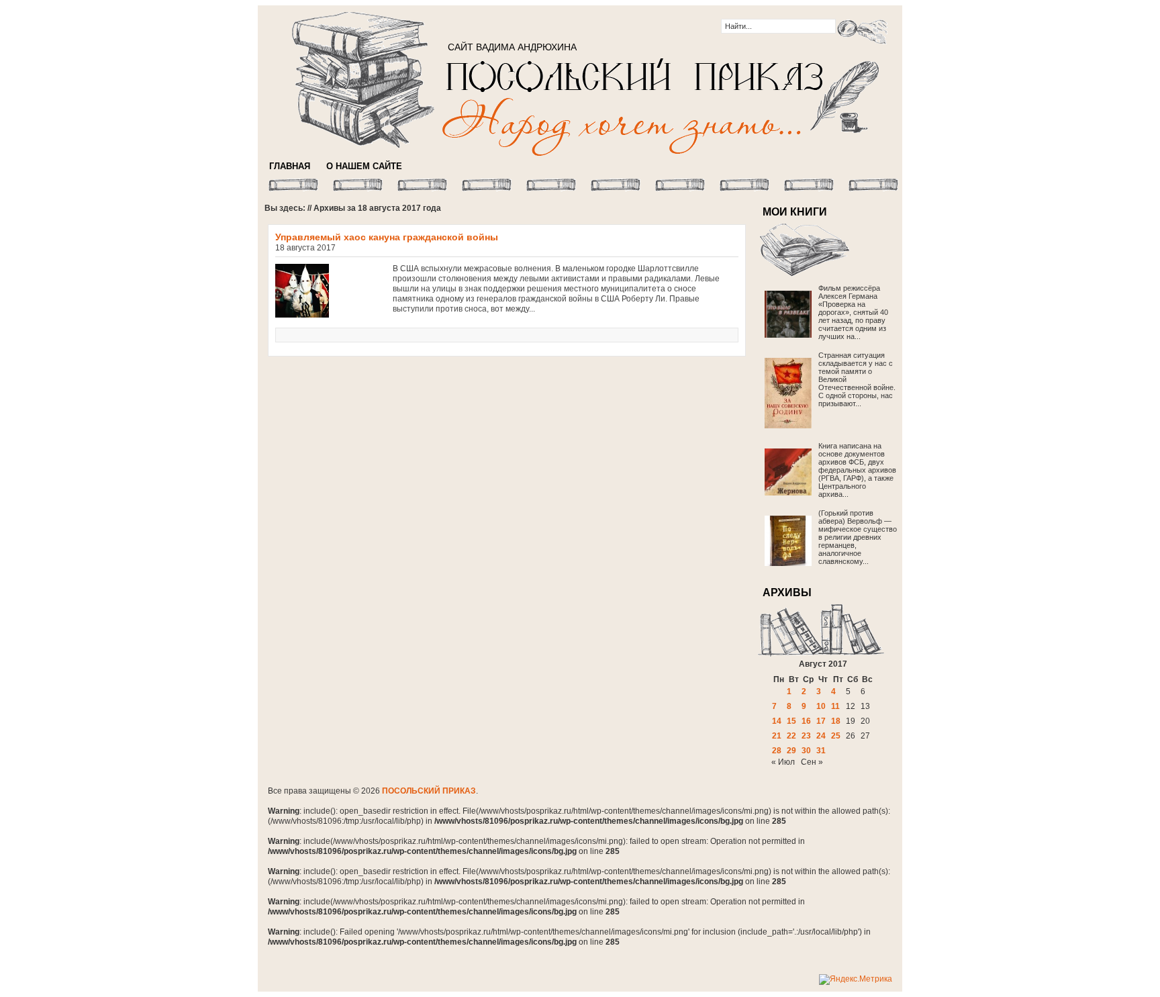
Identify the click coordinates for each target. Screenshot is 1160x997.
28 (776, 750)
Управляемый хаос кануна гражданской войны (386, 237)
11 (835, 706)
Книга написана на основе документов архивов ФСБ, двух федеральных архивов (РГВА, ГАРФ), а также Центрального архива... (857, 470)
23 (806, 736)
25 (835, 736)
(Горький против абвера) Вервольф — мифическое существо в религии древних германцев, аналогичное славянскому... (857, 537)
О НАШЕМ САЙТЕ (364, 166)
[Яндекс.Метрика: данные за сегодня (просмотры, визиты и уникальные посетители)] (855, 979)
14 (776, 721)
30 (806, 750)
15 (791, 721)
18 (835, 721)
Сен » (812, 762)
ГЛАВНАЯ (289, 166)
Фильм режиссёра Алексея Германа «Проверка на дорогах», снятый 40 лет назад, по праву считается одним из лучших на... (853, 312)
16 (806, 721)
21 (776, 736)
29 (791, 750)
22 (791, 736)
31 (821, 750)
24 (821, 736)
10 (821, 706)
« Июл (783, 762)
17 (821, 721)
